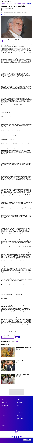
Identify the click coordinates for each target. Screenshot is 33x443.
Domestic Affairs (10, 12)
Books (11, 3)
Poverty (15, 12)
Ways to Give (29, 3)
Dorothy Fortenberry (19, 362)
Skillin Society (19, 415)
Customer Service (19, 406)
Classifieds (3, 425)
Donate (18, 419)
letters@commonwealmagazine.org (17, 14)
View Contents (16, 341)
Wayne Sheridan (3, 9)
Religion (3, 3)
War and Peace (24, 12)
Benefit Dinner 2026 (20, 412)
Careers (18, 405)
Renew (3, 412)
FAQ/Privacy (3, 408)
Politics (7, 3)
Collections (19, 3)
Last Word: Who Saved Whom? (12, 331)
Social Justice (19, 12)
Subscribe (23, 3)
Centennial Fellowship (5, 402)
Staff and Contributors (5, 405)
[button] (1, 14)
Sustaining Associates (20, 418)
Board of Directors (4, 406)
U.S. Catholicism (4, 12)
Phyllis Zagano (19, 375)
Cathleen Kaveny (19, 348)
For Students (3, 415)
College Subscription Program (21, 416)
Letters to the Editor (20, 402)
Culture (15, 3)
